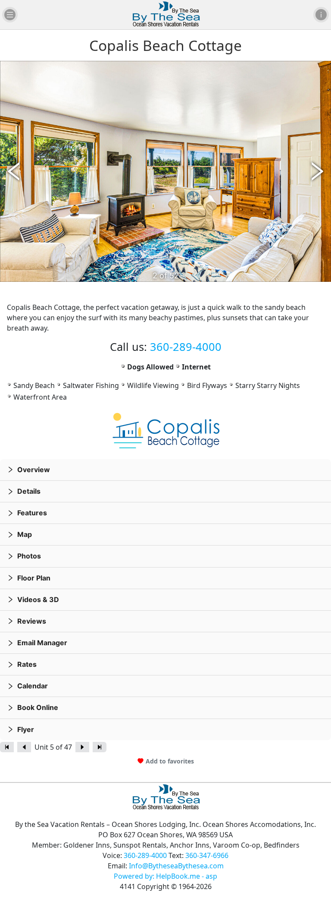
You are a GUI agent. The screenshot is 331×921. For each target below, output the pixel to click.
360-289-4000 (186, 346)
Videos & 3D (38, 599)
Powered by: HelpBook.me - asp (165, 876)
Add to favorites (170, 761)
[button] (165, 469)
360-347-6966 (206, 855)
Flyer (25, 729)
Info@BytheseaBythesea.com (176, 866)
